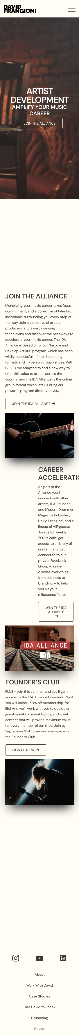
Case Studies (39, 996)
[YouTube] (39, 958)
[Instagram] (15, 958)
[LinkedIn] (63, 958)
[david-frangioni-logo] (20, 9)
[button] (71, 9)
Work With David (39, 985)
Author (39, 1028)
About (40, 974)
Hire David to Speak (39, 1007)
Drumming (39, 1018)
